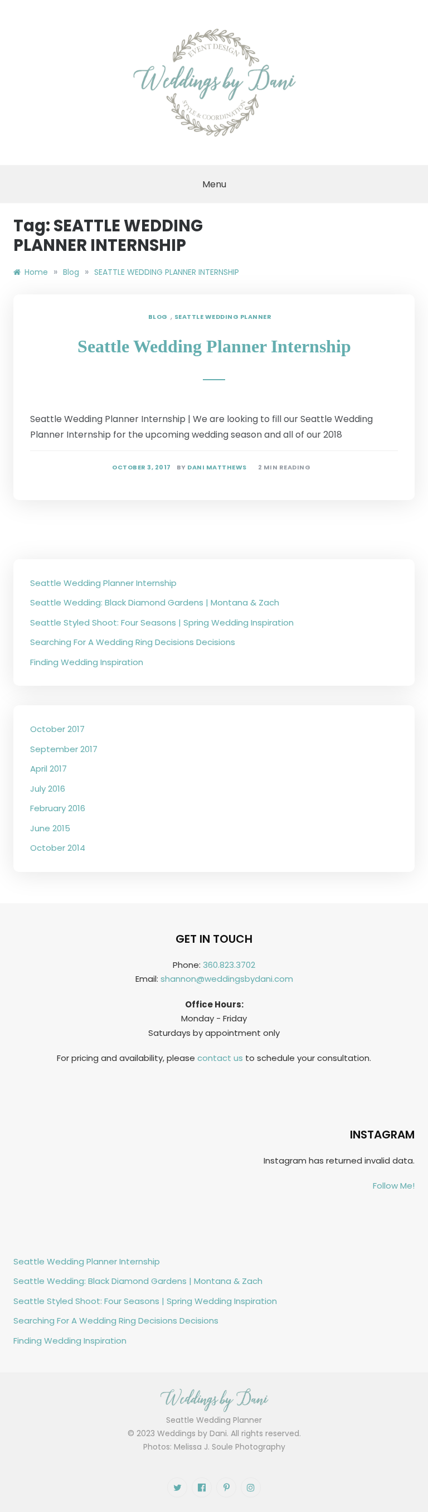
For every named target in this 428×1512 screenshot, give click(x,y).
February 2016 (57, 808)
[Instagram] (251, 1487)
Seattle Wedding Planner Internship (214, 346)
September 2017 (64, 749)
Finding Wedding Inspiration (86, 662)
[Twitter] (177, 1487)
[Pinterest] (226, 1487)
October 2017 (57, 729)
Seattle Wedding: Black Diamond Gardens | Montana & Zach (154, 602)
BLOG (158, 316)
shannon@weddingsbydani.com (226, 979)
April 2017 (48, 768)
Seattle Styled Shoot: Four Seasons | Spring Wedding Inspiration (162, 622)
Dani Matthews (217, 467)
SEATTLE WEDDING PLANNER (223, 316)
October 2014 (57, 848)
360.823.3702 (229, 965)
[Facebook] (202, 1487)
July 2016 (47, 788)
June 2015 (50, 828)
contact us (220, 1058)
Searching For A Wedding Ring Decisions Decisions (132, 642)
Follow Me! (394, 1185)
